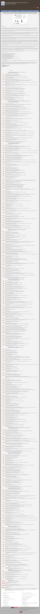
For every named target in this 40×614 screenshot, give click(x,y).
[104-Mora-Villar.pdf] (3, 85)
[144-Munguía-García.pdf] (3, 223)
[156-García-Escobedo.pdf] (3, 469)
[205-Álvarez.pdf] (3, 479)
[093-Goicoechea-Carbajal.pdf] (3, 125)
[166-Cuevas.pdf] (3, 135)
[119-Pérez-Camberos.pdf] (3, 352)
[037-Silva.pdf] (3, 249)
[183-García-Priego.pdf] (3, 419)
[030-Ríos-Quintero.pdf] (3, 396)
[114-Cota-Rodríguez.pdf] (3, 307)
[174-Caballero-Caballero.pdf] (3, 533)
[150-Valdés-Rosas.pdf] (3, 497)
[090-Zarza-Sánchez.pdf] (3, 438)
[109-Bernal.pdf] (3, 311)
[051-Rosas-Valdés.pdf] (3, 559)
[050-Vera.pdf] (3, 400)
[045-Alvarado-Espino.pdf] (3, 198)
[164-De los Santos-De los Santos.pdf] (3, 450)
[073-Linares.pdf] (3, 309)
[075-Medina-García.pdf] (3, 573)
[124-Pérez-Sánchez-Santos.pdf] (3, 329)
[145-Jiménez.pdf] (3, 304)
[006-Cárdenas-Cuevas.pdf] (3, 167)
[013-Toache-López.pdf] (3, 111)
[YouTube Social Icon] (37, 7)
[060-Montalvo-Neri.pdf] (3, 552)
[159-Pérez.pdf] (3, 499)
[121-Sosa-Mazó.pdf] (3, 561)
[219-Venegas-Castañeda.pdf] (3, 407)
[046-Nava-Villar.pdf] (3, 543)
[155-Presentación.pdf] (2, 584)
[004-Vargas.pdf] (3, 104)
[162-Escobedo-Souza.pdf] (3, 472)
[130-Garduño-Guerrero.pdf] (3, 225)
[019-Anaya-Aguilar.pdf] (3, 261)
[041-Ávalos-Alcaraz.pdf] (3, 194)
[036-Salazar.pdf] (3, 203)
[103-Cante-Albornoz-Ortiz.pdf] (3, 301)
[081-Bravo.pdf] (3, 133)
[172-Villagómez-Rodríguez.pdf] (3, 528)
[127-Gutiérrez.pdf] (3, 462)
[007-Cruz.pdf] (3, 234)
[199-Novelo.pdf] (3, 137)
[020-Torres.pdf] (3, 179)
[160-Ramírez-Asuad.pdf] (3, 505)
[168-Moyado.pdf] (3, 368)
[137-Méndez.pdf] (3, 382)
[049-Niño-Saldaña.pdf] (3, 216)
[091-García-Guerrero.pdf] (3, 151)
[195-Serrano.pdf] (3, 119)
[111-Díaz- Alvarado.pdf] (3, 440)
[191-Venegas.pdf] (3, 99)
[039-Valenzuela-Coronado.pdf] (3, 455)
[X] (35, 7)
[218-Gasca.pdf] (3, 123)
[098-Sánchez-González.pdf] (3, 109)
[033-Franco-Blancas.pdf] (3, 272)
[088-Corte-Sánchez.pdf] (3, 176)
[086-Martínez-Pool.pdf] (3, 253)
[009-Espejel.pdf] (3, 537)
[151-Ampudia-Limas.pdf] (3, 467)
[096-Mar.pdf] (3, 484)
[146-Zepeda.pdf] (3, 460)
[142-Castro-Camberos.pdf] (3, 370)
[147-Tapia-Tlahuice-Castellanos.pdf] (3, 448)
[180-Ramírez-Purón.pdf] (3, 241)
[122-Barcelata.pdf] (3, 350)
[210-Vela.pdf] (3, 495)
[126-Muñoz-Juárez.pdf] (3, 486)
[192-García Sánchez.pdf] (3, 95)
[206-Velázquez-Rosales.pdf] (3, 89)
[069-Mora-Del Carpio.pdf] (3, 391)
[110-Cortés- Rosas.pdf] (3, 164)
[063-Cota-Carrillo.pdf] (3, 299)
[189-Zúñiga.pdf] (3, 93)
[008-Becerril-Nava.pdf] (3, 113)
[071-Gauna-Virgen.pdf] (3, 218)
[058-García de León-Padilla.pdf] (3, 493)
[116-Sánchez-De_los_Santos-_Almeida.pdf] (3, 446)
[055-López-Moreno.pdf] (3, 196)
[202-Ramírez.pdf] (3, 293)
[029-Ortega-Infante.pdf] (3, 139)
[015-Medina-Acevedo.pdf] (3, 107)
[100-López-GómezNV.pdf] (3, 227)
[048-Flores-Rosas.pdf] (3, 555)
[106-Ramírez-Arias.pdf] (3, 258)
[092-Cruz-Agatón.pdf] (3, 297)
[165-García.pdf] (3, 511)
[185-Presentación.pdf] (2, 586)
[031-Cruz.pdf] (3, 191)
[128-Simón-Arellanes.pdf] (3, 284)
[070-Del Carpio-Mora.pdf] (3, 388)
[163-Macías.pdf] (3, 578)
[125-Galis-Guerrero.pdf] (3, 333)
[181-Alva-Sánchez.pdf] (3, 507)
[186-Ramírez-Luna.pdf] (3, 549)
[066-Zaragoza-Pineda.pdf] (3, 393)
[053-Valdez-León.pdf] (3, 430)
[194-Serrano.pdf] (3, 141)
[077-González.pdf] (3, 208)
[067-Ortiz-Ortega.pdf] (3, 148)
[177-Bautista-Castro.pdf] (3, 545)
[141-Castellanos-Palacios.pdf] (3, 295)
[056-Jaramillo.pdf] (3, 361)
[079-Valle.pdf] (3, 384)
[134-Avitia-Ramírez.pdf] (3, 288)
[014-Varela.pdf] (3, 398)
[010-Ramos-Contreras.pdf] (3, 386)
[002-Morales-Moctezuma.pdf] (3, 481)
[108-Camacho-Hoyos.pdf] (3, 509)
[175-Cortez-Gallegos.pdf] (3, 503)
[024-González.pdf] (3, 521)
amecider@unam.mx (24, 610)
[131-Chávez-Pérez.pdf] (3, 491)
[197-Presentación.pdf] (2, 588)
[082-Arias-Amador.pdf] (3, 200)
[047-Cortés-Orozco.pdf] (3, 343)
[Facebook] (34, 7)
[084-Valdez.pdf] (3, 380)
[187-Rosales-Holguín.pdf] (3, 421)
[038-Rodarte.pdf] (3, 531)
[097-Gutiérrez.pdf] (3, 515)
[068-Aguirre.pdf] (3, 517)
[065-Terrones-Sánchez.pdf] (3, 232)
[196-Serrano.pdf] (3, 315)
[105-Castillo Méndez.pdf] (3, 115)
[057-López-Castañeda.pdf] (3, 146)
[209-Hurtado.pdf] (3, 474)
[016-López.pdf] (3, 130)
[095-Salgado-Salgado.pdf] (3, 457)
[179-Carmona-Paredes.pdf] (3, 82)
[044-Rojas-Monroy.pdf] (3, 358)
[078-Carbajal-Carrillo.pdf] (3, 338)
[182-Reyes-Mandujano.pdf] (3, 156)
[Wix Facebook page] (11, 607)
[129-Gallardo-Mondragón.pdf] (3, 263)
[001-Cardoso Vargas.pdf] (3, 354)
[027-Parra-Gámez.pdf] (3, 476)
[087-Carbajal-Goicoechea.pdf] (3, 172)
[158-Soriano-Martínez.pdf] (3, 443)
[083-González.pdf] (3, 341)
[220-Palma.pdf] (3, 213)
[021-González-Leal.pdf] (3, 182)
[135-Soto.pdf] (3, 275)
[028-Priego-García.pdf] (3, 405)
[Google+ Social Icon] (36, 7)
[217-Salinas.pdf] (3, 268)
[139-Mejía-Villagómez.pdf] (3, 251)
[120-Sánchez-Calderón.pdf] (3, 376)
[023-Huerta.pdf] (3, 567)
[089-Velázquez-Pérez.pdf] (3, 221)
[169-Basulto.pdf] (3, 435)
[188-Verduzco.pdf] (3, 91)
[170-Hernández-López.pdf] (3, 364)
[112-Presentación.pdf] (2, 582)
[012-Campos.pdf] (3, 78)
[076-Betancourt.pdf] (3, 206)
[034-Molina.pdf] (3, 425)
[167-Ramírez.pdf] (3, 366)
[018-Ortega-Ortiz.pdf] (3, 170)
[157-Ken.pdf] (3, 256)
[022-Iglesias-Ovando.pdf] (3, 313)
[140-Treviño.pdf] (3, 239)
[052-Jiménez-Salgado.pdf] (3, 417)
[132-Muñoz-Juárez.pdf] (3, 432)
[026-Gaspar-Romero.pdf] (3, 323)
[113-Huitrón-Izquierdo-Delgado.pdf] (3, 331)
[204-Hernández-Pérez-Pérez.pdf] (3, 186)
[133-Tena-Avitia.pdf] (3, 290)
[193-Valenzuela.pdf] (3, 97)
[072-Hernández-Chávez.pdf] (3, 415)
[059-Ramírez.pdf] (3, 282)
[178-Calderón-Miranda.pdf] (3, 184)
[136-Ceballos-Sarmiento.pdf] (3, 160)
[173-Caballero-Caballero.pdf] (3, 410)
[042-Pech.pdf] (3, 540)
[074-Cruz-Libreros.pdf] (3, 412)
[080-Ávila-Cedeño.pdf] (3, 374)
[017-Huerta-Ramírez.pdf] (3, 277)
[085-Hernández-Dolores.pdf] (3, 326)
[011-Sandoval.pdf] (3, 423)
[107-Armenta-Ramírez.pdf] (3, 76)
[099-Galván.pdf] (3, 174)
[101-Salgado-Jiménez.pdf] (3, 321)
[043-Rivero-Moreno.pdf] (3, 270)
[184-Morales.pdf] (3, 244)
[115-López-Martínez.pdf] (3, 162)
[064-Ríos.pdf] (3, 535)
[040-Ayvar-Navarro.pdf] (3, 356)
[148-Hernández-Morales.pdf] (3, 336)
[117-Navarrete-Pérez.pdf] (3, 319)
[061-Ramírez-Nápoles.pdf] (3, 286)
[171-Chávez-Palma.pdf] (3, 246)
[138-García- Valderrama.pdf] (3, 158)
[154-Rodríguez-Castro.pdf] (3, 464)
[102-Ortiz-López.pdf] (3, 345)
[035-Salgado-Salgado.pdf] (3, 127)
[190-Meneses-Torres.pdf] (3, 547)
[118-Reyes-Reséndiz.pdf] (3, 576)
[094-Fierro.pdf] (3, 188)
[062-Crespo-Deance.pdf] (3, 571)
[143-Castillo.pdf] (3, 519)
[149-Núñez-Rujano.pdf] (3, 153)
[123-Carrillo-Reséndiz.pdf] (3, 237)
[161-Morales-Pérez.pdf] (3, 523)
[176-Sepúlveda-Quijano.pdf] (3, 80)
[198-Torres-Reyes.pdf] (3, 210)
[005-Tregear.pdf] (3, 265)
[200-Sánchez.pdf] (3, 121)
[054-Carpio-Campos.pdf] (3, 557)
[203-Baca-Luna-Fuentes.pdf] (3, 564)
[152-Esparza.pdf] (3, 403)
